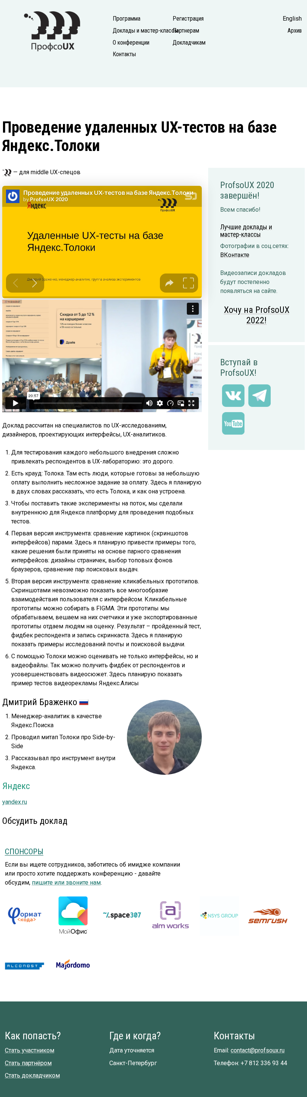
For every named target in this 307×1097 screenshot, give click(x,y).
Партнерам (186, 30)
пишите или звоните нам (66, 882)
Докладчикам (189, 42)
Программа (126, 18)
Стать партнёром (28, 1063)
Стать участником (29, 1050)
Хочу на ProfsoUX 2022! (256, 315)
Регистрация (188, 18)
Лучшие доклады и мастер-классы (246, 230)
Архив (295, 30)
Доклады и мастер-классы (137, 30)
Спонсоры (24, 851)
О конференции (131, 42)
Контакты (124, 54)
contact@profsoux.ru (258, 1050)
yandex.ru (14, 802)
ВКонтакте (234, 255)
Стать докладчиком (32, 1075)
